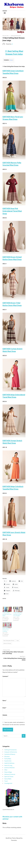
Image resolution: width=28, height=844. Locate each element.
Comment (6, 676)
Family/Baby (7, 759)
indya (18, 640)
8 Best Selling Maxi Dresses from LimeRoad (7, 629)
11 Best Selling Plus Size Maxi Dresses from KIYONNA (17, 614)
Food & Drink (7, 761)
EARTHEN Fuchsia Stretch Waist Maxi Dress (12, 350)
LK (12, 44)
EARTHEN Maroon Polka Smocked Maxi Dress (12, 163)
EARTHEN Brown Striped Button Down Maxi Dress (12, 258)
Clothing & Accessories (16, 35)
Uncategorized (8, 783)
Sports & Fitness (8, 777)
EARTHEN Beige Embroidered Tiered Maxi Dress (14, 396)
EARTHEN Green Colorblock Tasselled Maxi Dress (13, 72)
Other (5, 770)
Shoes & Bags (8, 772)
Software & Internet (9, 774)
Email (4, 708)
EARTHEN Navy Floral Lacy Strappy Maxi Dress (13, 118)
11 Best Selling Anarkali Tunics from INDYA (7, 614)
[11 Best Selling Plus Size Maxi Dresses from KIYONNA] (18, 609)
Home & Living (8, 765)
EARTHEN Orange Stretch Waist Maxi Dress (12, 441)
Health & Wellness (9, 763)
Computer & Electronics (10, 752)
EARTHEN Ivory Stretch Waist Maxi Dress (14, 533)
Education (7, 756)
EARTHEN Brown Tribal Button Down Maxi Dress (12, 304)
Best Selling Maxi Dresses (9, 640)
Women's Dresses (7, 643)
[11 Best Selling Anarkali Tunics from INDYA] (7, 609)
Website (5, 715)
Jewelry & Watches (9, 768)
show (11, 60)
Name (5, 700)
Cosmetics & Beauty (9, 754)
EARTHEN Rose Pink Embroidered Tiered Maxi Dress (12, 211)
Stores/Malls (7, 779)
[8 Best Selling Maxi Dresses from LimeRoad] (7, 625)
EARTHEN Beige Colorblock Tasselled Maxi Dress (13, 487)
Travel (6, 781)
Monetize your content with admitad (12, 817)
